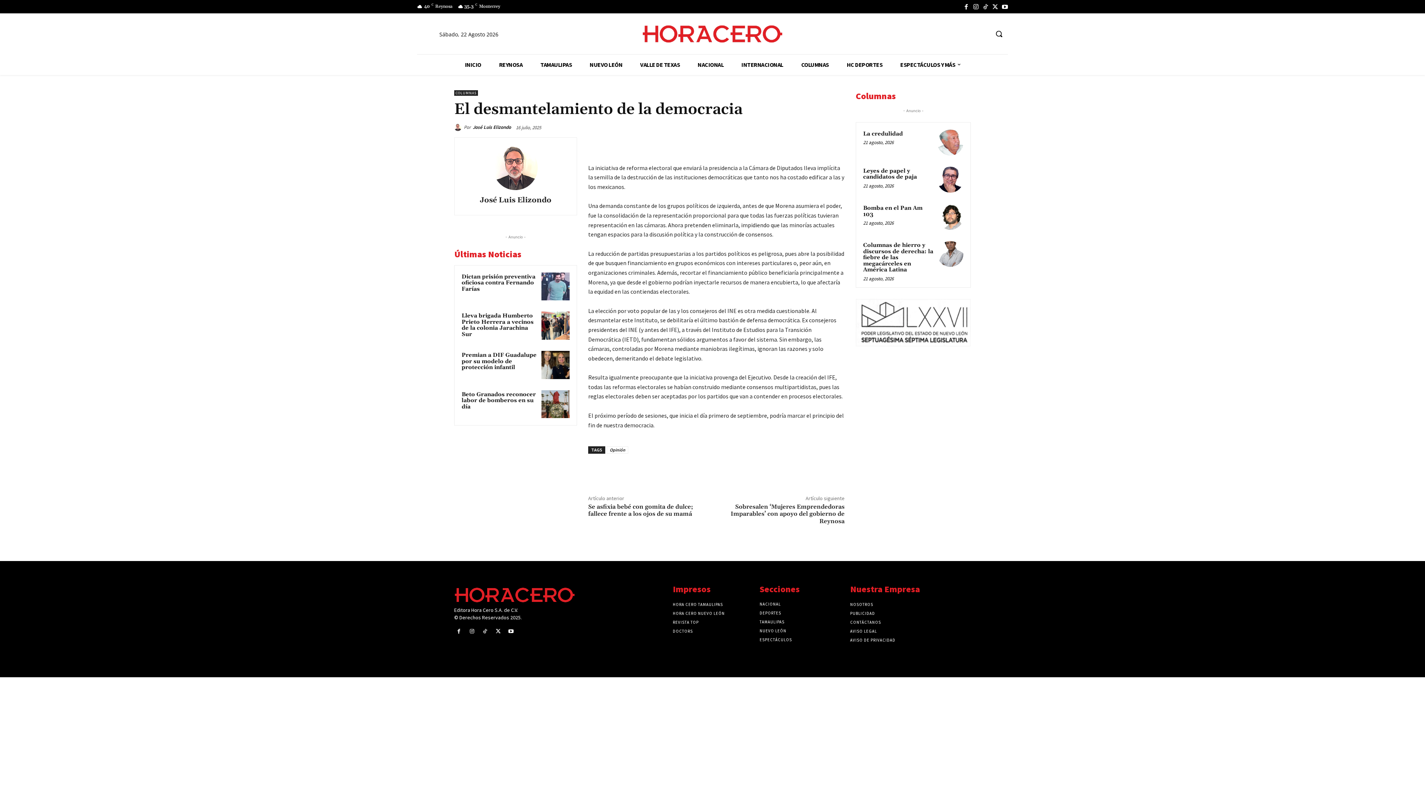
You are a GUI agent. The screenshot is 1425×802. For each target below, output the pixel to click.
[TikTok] (986, 7)
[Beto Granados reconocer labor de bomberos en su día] (555, 404)
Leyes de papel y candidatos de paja (890, 174)
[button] (999, 34)
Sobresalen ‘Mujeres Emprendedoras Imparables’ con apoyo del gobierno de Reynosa (788, 514)
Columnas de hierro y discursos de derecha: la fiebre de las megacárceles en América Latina (898, 257)
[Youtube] (1005, 7)
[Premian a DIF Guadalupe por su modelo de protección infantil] (555, 365)
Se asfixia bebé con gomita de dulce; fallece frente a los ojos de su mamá (640, 510)
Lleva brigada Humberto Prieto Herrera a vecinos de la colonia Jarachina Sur (498, 325)
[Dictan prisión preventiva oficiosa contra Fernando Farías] (555, 287)
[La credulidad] (950, 143)
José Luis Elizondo (492, 127)
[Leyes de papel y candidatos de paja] (950, 180)
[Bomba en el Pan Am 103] (950, 217)
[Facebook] (966, 7)
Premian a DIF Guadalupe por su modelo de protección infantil (499, 361)
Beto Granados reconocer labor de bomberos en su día (499, 400)
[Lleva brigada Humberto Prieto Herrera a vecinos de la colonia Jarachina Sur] (555, 326)
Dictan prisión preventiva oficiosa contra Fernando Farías (498, 283)
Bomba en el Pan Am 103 (893, 211)
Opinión (617, 450)
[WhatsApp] (785, 144)
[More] (837, 144)
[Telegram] (802, 144)
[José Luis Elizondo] (459, 127)
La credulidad (883, 133)
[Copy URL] (819, 144)
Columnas (466, 93)
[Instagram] (976, 7)
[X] (995, 7)
